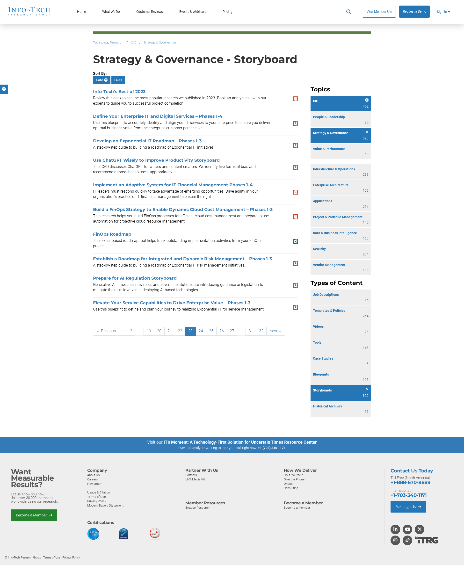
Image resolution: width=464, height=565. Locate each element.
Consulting (291, 488)
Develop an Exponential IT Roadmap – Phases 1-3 (147, 140)
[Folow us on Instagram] (395, 540)
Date (100, 80)
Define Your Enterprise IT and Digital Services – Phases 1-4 (157, 116)
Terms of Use (96, 497)
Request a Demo (414, 11)
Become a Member (32, 515)
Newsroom (94, 483)
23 (190, 331)
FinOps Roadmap (112, 234)
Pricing (227, 12)
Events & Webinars (192, 12)
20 (159, 331)
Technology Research (108, 42)
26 (221, 331)
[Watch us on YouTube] (407, 530)
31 (251, 331)
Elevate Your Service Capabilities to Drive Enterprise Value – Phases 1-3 (171, 302)
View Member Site (379, 12)
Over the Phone (294, 479)
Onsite (288, 483)
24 (201, 331)
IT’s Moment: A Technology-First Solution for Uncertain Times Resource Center (240, 442)
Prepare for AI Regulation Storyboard (135, 278)
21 (169, 331)
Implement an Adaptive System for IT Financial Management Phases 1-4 (173, 184)
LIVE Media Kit (195, 479)
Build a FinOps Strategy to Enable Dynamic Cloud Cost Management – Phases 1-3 (183, 209)
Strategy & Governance (160, 42)
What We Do (111, 12)
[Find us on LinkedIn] (395, 530)
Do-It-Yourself (293, 475)
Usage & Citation (98, 492)
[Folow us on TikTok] (407, 540)
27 (232, 331)
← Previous (106, 331)
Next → (275, 331)
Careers (92, 479)
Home (81, 12)
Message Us (406, 506)
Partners (191, 475)
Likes (118, 80)
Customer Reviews (149, 12)
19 (149, 331)
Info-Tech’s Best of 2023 (119, 91)
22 (180, 331)
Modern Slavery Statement (105, 505)
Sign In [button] (442, 12)
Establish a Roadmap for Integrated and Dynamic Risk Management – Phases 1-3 (182, 258)
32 (261, 331)
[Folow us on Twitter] (419, 530)
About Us (93, 475)
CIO (133, 42)
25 (211, 331)
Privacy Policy (96, 501)
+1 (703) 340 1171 (272, 448)
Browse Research (197, 507)
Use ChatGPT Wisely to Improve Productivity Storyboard (156, 160)
